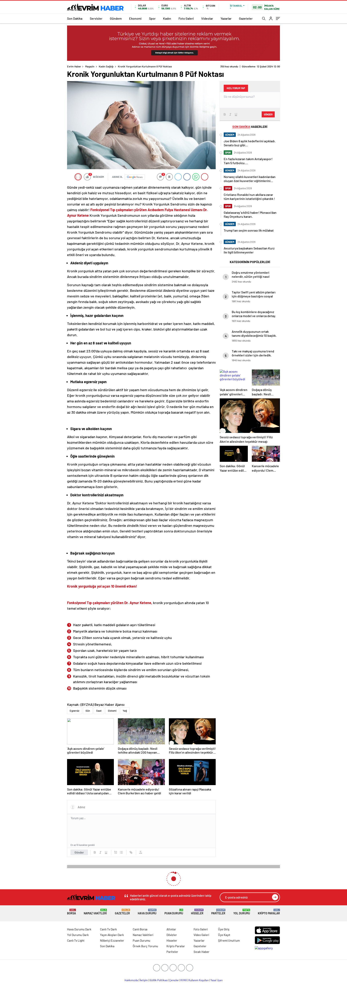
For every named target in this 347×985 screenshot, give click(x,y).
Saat (99, 710)
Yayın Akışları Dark (112, 935)
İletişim (144, 980)
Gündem (116, 18)
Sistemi (112, 710)
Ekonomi (135, 18)
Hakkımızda (131, 980)
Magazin (89, 66)
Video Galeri (201, 935)
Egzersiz (74, 710)
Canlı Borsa (140, 929)
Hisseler (197, 912)
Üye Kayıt (224, 935)
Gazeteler (246, 18)
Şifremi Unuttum (229, 940)
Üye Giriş (223, 929)
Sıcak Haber (201, 951)
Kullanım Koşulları (199, 980)
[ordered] (115, 852)
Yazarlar (226, 18)
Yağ (125, 710)
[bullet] (121, 852)
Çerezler (174, 980)
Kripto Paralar (269, 912)
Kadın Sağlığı (106, 66)
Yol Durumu (241, 912)
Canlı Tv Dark (108, 929)
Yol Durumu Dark (78, 935)
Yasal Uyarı (216, 980)
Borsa (71, 912)
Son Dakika (74, 18)
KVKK (184, 980)
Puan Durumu (173, 912)
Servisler (96, 18)
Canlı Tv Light (76, 940)
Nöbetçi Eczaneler (112, 940)
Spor (152, 18)
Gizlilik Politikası (158, 980)
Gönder (79, 852)
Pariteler (218, 912)
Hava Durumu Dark (79, 929)
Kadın (167, 18)
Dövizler (171, 935)
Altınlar (171, 929)
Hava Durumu (147, 912)
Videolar (207, 18)
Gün (88, 710)
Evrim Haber (74, 66)
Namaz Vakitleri (95, 912)
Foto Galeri (186, 18)
